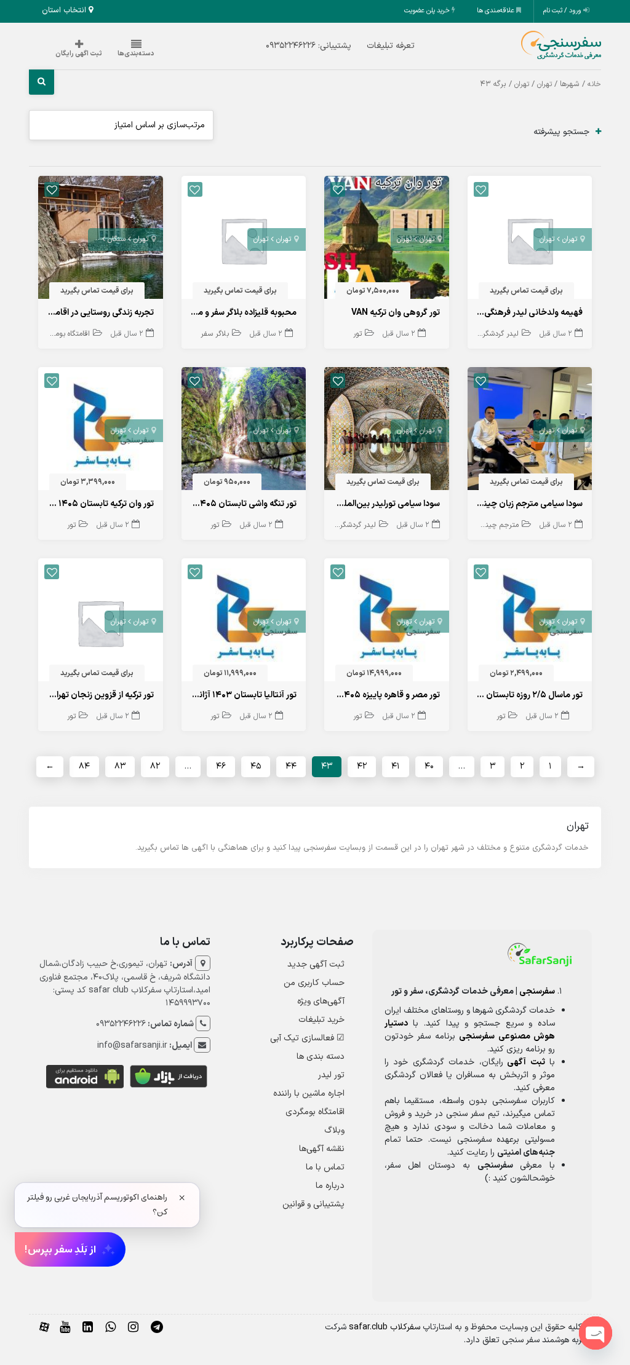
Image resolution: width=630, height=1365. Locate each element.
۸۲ (155, 766)
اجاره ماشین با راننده (309, 1093)
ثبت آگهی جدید (316, 964)
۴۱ (395, 766)
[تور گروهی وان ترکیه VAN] (386, 240)
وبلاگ (334, 1130)
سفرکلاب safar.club (384, 1327)
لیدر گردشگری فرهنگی (486, 333)
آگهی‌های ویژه (321, 1001)
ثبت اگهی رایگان (78, 54)
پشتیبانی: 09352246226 (308, 45)
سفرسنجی (537, 991)
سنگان (117, 239)
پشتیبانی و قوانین (313, 1204)
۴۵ (255, 766)
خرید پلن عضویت (428, 11)
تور (357, 333)
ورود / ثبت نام (563, 11)
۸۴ (84, 766)
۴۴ (291, 766)
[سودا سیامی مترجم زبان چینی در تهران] (530, 431)
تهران (544, 84)
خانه (594, 84)
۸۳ (120, 766)
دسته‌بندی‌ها (136, 54)
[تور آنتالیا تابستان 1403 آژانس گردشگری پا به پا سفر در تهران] (243, 622)
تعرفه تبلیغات (391, 45)
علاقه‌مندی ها (496, 11)
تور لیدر (331, 1075)
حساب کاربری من (314, 982)
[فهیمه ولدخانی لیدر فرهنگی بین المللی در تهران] (530, 240)
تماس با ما (325, 1167)
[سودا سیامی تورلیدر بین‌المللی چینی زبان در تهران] (386, 431)
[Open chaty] (595, 1333)
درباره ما (330, 1185)
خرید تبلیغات (321, 1019)
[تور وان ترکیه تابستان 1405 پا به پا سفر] (100, 431)
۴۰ (429, 766)
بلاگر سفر (215, 333)
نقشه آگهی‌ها (322, 1148)
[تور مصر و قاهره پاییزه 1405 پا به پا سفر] (386, 622)
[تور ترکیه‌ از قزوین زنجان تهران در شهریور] (100, 622)
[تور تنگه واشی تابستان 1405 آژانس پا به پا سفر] (243, 431)
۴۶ (221, 766)
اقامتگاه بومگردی (65, 333)
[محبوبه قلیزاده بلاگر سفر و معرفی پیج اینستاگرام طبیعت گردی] (243, 240)
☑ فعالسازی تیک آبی (307, 1038)
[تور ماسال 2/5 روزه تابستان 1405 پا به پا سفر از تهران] (530, 622)
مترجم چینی (500, 525)
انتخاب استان (65, 10)
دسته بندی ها (321, 1056)
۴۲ (362, 766)
